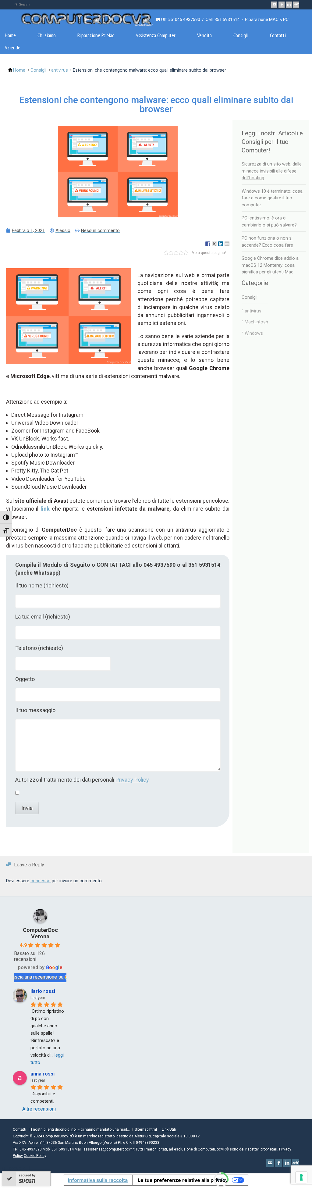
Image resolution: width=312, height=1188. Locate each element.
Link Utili (169, 1129)
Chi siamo (46, 35)
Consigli (240, 35)
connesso (40, 880)
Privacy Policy (132, 779)
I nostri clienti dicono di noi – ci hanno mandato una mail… (80, 1129)
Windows (254, 333)
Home (10, 35)
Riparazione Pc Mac (95, 35)
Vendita (204, 35)
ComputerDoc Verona (40, 933)
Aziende (12, 47)
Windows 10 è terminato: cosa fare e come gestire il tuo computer (272, 198)
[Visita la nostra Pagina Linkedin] (289, 5)
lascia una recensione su (37, 977)
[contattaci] (274, 5)
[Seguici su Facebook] (281, 5)
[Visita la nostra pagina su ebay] (296, 5)
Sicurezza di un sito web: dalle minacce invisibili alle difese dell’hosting (272, 170)
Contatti (278, 35)
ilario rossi (42, 991)
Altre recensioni (39, 1109)
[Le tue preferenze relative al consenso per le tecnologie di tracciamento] (301, 1177)
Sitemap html (146, 1129)
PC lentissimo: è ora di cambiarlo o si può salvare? (269, 221)
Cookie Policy (35, 1156)
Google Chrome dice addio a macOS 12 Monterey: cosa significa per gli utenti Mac (270, 265)
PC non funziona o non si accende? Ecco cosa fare (267, 241)
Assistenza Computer (156, 35)
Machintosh (256, 322)
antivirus (253, 311)
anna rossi (42, 1074)
